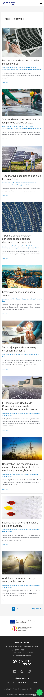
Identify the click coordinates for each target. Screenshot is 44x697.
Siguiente (36, 609)
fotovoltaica (21, 67)
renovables (14, 69)
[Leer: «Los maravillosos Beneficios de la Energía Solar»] (22, 159)
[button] (39, 692)
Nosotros (19, 682)
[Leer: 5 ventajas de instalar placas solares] (22, 276)
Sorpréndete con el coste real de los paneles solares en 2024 (21, 121)
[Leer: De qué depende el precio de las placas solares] (22, 42)
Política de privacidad (20, 689)
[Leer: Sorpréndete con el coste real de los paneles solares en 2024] (22, 102)
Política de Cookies (34, 689)
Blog (26, 682)
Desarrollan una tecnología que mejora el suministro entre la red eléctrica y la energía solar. (21, 467)
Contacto (33, 682)
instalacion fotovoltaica (28, 183)
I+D (27, 67)
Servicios (10, 682)
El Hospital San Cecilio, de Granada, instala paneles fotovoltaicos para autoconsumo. (21, 406)
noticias (13, 248)
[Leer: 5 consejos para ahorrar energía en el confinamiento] (22, 332)
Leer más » (5, 82)
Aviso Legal (7, 689)
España (14, 67)
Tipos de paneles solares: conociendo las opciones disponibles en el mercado (17, 239)
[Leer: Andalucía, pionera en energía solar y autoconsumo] (22, 562)
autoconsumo (6, 67)
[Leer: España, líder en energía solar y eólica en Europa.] (22, 507)
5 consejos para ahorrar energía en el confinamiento (20, 349)
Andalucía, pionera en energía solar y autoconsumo (19, 580)
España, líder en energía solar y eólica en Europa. (20, 524)
